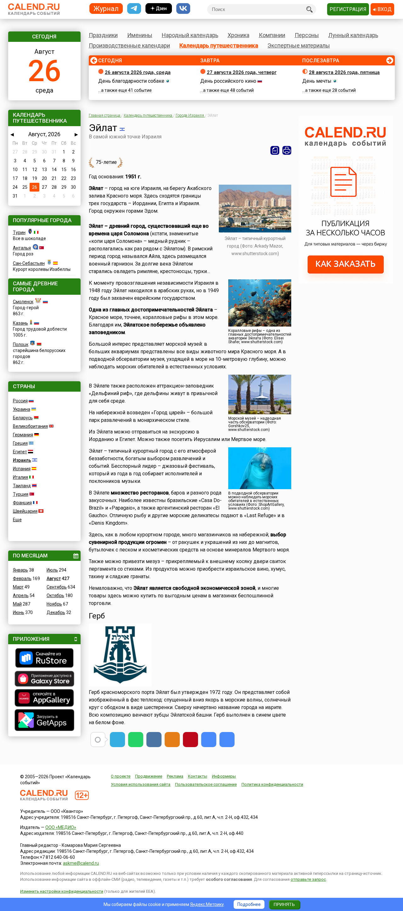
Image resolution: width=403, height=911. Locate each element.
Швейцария (25, 511)
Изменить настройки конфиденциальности (61, 891)
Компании (272, 35)
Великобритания (30, 426)
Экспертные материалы (299, 45)
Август (54, 578)
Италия (20, 477)
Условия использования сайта (140, 784)
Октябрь (55, 595)
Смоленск (23, 301)
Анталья (22, 247)
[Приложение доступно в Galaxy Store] (44, 679)
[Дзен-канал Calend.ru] (158, 8)
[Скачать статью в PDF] (274, 150)
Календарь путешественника (218, 45)
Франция (22, 502)
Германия (23, 434)
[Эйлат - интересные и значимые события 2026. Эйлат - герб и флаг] (208, 739)
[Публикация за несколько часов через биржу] (345, 281)
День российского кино (228, 81)
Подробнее (249, 904)
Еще (17, 519)
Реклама (175, 776)
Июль (52, 570)
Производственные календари (129, 45)
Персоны (307, 35)
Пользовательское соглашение (206, 784)
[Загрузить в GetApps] (44, 721)
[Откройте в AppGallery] (44, 698)
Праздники (103, 35)
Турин (19, 232)
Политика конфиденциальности (272, 784)
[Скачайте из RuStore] (44, 658)
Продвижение (148, 776)
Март (18, 587)
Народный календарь (190, 35)
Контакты (197, 776)
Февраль (22, 578)
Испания (22, 468)
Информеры (224, 776)
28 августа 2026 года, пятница (344, 72)
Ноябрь (54, 603)
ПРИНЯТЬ (284, 904)
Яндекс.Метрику (207, 904)
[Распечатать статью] (286, 150)
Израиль (22, 460)
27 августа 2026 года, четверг (241, 72)
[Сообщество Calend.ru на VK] (183, 8)
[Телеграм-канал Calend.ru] (134, 8)
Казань (20, 323)
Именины (139, 35)
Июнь (18, 612)
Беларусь (23, 417)
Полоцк (20, 344)
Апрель (21, 595)
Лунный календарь (353, 35)
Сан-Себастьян (29, 263)
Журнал (106, 8)
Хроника (238, 35)
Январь (20, 570)
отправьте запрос (308, 879)
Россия (20, 400)
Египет (20, 451)
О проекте (120, 776)
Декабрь (56, 612)
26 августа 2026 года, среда (138, 72)
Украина (21, 409)
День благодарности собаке (131, 81)
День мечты (317, 81)
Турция (20, 494)
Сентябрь (57, 587)
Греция (20, 443)
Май (17, 603)
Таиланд (22, 485)
